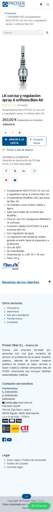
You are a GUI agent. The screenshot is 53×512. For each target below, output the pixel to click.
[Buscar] (47, 32)
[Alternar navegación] (48, 4)
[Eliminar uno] (5, 132)
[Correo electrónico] (15, 180)
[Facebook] (6, 170)
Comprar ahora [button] (38, 141)
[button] (14, 141)
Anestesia (12, 322)
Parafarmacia (14, 318)
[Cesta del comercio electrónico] (41, 4)
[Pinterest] (6, 180)
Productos (10, 13)
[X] (15, 170)
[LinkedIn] (23, 170)
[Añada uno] (19, 132)
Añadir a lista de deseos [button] (19, 149)
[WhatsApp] (35, 171)
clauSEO (26, 507)
